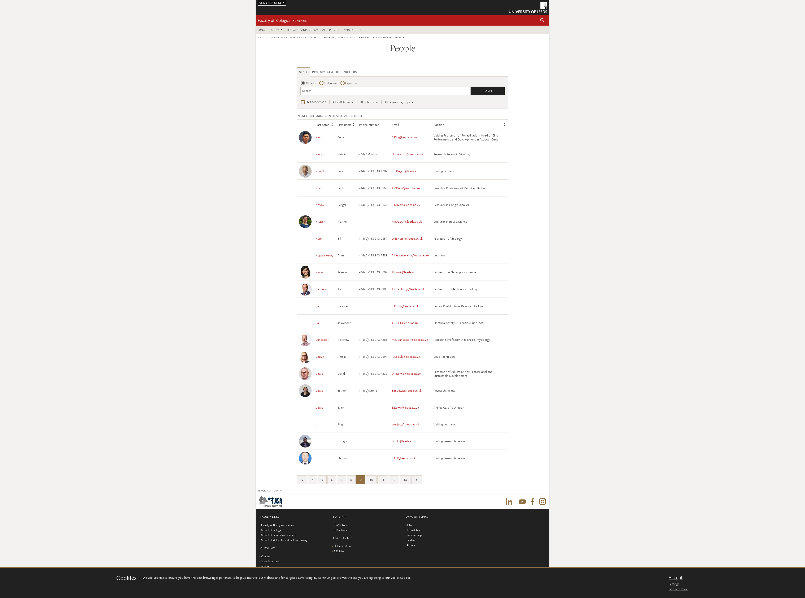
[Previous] (302, 479)
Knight (320, 171)
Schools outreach (271, 561)
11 (382, 479)
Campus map (414, 535)
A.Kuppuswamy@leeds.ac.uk (410, 255)
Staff (303, 72)
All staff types (341, 102)
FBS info (339, 551)
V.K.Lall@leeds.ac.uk (405, 306)
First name (345, 124)
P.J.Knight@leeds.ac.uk (407, 171)
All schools (367, 102)
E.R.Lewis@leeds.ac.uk (407, 390)
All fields (310, 83)
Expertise (351, 83)
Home (262, 30)
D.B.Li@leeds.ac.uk (404, 441)
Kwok (319, 272)
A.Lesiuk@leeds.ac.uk (406, 356)
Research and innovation (306, 30)
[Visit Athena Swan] (271, 501)
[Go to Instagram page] (542, 501)
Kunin (319, 238)
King (318, 137)
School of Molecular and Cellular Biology (284, 540)
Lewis (319, 373)
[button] (542, 20)
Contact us (352, 30)
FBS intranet (341, 530)
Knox (319, 188)
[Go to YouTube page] (522, 501)
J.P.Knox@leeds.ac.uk (406, 188)
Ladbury (321, 289)
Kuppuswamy (324, 255)
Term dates (413, 530)
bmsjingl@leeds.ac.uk (405, 424)
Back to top (268, 490)
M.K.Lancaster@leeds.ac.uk (410, 339)
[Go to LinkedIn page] (509, 501)
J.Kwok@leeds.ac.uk (405, 272)
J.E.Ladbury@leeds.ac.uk (408, 289)
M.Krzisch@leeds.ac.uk (407, 221)
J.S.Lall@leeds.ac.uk (405, 322)
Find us (411, 540)
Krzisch (320, 221)
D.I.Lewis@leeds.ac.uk (406, 373)
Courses (265, 556)
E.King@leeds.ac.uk (404, 137)
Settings (674, 583)
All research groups (397, 102)
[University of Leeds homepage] (528, 7)
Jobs (409, 525)
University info (342, 546)
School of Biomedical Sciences (278, 535)
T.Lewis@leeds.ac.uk (405, 407)
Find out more (678, 588)
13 (405, 479)
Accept (676, 577)
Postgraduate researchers (334, 72)
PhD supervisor (315, 101)
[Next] (416, 479)
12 (394, 479)
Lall (318, 306)
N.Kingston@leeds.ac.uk (407, 154)
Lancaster (322, 339)
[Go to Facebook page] (532, 501)
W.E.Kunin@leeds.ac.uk (407, 238)
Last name (331, 83)
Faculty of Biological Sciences (282, 20)
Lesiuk (320, 356)
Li (317, 424)
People (334, 30)
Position (439, 124)
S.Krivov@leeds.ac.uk (406, 204)
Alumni (265, 566)
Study (274, 30)
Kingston (321, 154)
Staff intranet (341, 525)
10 (371, 479)
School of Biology (271, 530)
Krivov (320, 204)
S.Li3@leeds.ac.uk (403, 458)
